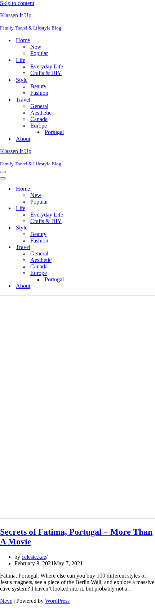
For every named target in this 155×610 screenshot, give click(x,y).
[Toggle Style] (126, 228)
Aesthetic (41, 113)
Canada (39, 119)
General (39, 106)
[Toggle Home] (126, 189)
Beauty (38, 86)
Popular (39, 53)
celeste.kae (34, 557)
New (35, 47)
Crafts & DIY (46, 73)
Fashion (39, 93)
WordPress (57, 601)
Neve (6, 601)
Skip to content (17, 3)
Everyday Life (46, 66)
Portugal (54, 132)
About (23, 139)
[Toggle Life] (126, 208)
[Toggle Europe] (126, 273)
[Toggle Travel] (126, 247)
